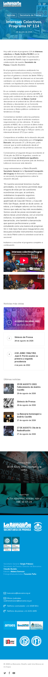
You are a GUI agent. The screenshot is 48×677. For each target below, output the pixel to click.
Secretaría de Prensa (30, 15)
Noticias (11, 15)
